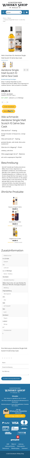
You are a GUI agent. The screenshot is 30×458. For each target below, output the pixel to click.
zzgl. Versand (10, 93)
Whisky (9, 18)
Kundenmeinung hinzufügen (8, 79)
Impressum (25, 448)
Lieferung (20, 444)
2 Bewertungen (18, 242)
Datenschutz (5, 448)
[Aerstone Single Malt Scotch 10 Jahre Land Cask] (27, 70)
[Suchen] (20, 12)
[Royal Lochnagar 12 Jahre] (15, 200)
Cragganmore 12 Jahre (15, 238)
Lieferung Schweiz (10, 446)
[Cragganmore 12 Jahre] (15, 232)
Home (4, 18)
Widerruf (13, 444)
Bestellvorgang (15, 448)
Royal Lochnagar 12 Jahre (15, 207)
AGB (8, 444)
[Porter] (15, 5)
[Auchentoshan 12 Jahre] (15, 215)
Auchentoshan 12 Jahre (15, 222)
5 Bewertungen (18, 225)
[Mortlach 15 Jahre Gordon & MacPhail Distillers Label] (24, 70)
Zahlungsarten (21, 446)
